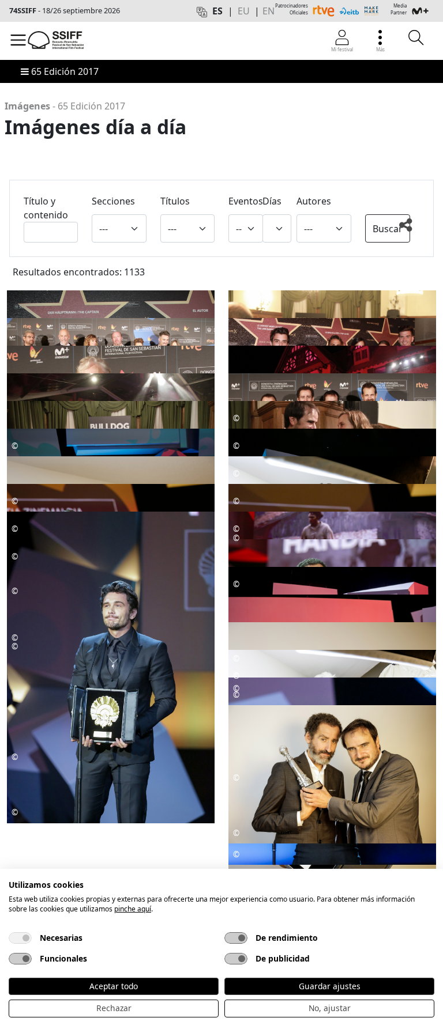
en (268, 11)
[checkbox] (20, 938)
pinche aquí (132, 909)
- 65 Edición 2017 (65, 106)
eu (244, 11)
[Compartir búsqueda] (409, 230)
